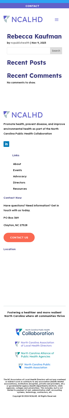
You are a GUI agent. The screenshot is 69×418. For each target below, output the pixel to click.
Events (17, 170)
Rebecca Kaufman (34, 36)
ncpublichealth (20, 42)
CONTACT (32, 6)
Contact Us (19, 237)
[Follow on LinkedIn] (6, 144)
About (17, 164)
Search (56, 50)
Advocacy (20, 176)
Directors (19, 182)
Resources (20, 188)
